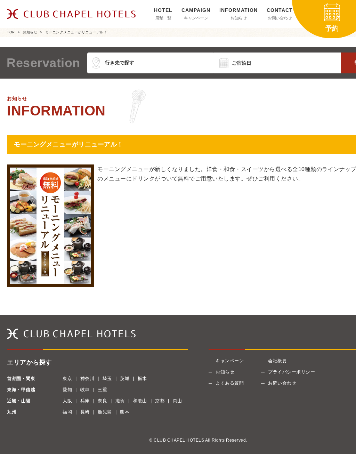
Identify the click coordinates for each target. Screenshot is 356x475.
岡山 (177, 400)
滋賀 (120, 400)
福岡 (67, 411)
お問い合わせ (280, 18)
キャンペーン (196, 18)
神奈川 (87, 378)
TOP (11, 32)
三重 (102, 389)
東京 (67, 378)
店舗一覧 (163, 18)
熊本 (124, 411)
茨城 (124, 378)
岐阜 (85, 389)
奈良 (102, 400)
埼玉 (107, 378)
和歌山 (140, 400)
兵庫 (85, 400)
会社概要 (277, 360)
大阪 (67, 400)
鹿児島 (105, 411)
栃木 (142, 378)
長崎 (85, 411)
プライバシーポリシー (291, 372)
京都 (159, 400)
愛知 (67, 389)
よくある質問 (230, 383)
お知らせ (238, 18)
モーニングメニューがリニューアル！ (76, 32)
